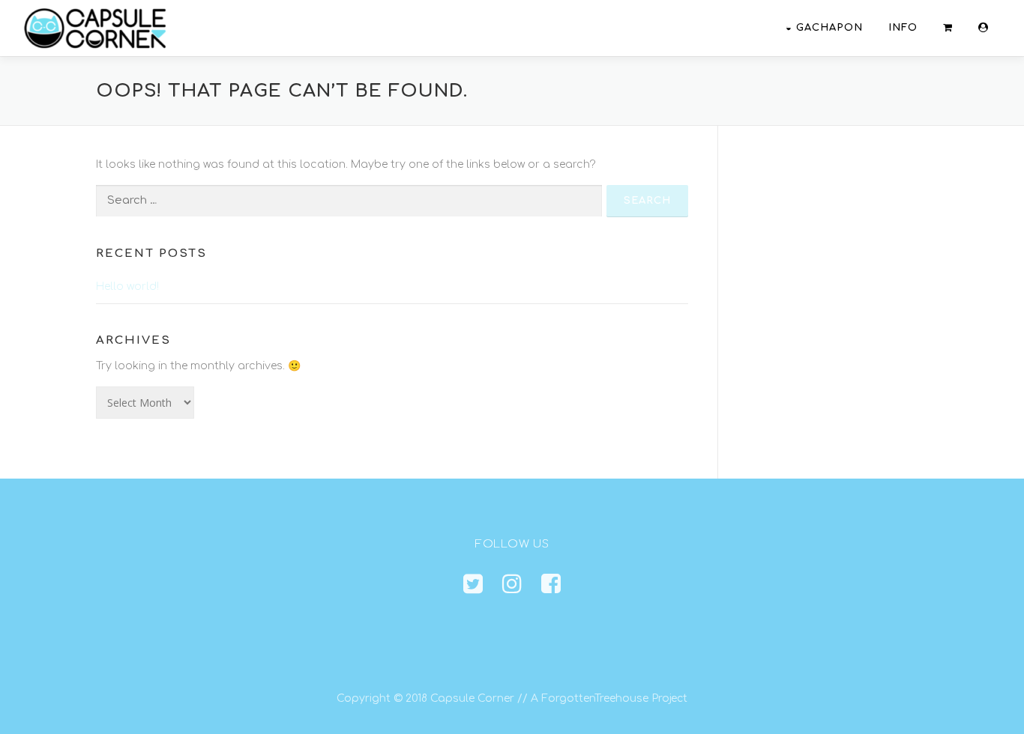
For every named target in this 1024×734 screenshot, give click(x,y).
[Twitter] (473, 584)
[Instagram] (512, 584)
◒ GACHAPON (824, 27)
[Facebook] (551, 584)
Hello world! (127, 286)
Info (903, 27)
